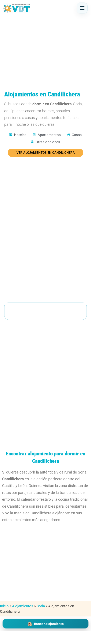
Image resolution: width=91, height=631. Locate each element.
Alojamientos (22, 606)
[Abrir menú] (82, 8)
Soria (41, 606)
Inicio (4, 606)
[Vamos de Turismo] (16, 8)
